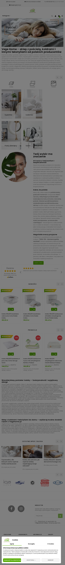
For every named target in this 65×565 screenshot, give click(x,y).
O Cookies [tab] (50, 544)
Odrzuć (50, 560)
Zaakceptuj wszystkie (12, 560)
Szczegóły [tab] (31, 544)
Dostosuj (31, 560)
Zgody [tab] (12, 544)
